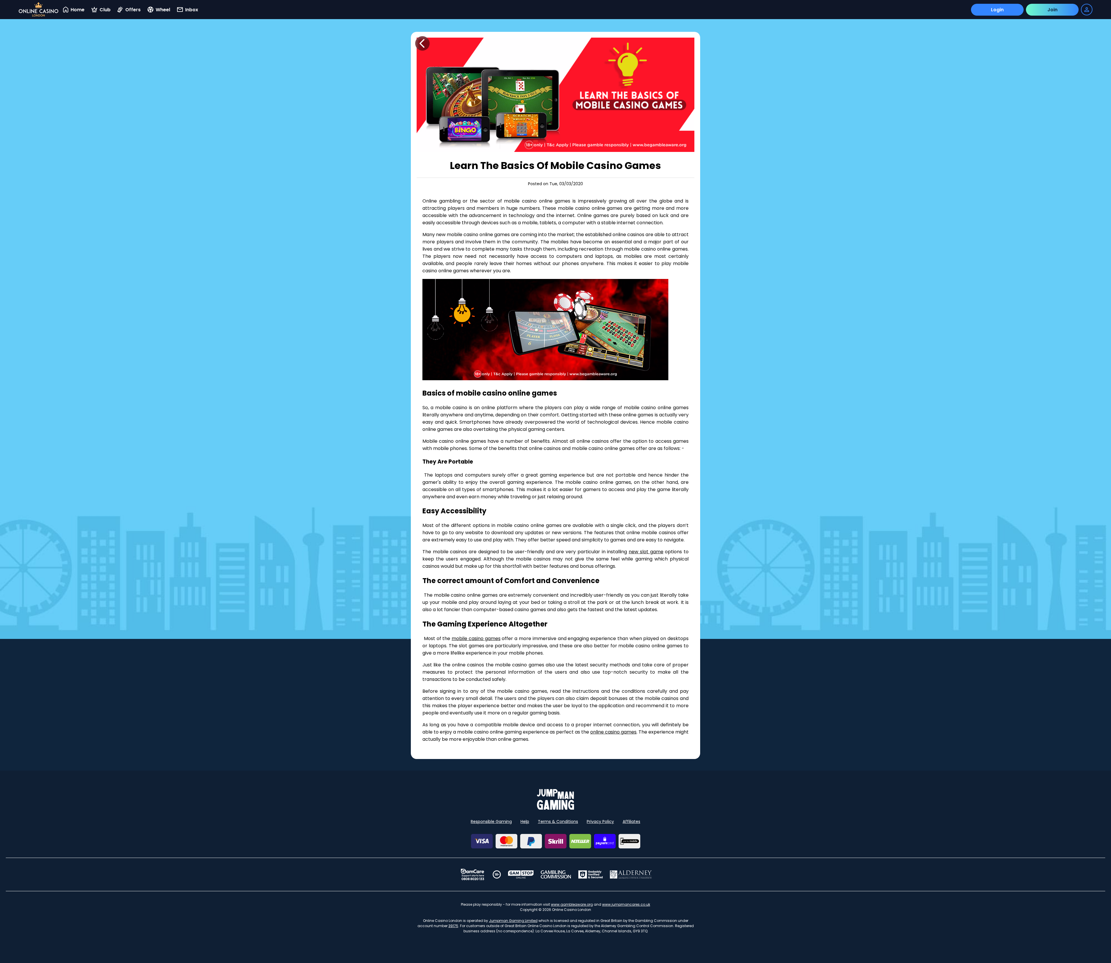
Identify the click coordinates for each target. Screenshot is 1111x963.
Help (524, 821)
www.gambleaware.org (572, 904)
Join (1052, 9)
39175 (453, 925)
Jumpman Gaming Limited (513, 920)
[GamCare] (472, 874)
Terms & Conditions (558, 821)
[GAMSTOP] (521, 874)
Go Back (422, 43)
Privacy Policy (600, 821)
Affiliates (631, 821)
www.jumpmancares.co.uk (626, 904)
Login (997, 9)
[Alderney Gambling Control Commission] (631, 874)
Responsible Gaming (491, 821)
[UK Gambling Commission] (556, 874)
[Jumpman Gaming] (555, 808)
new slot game (646, 551)
